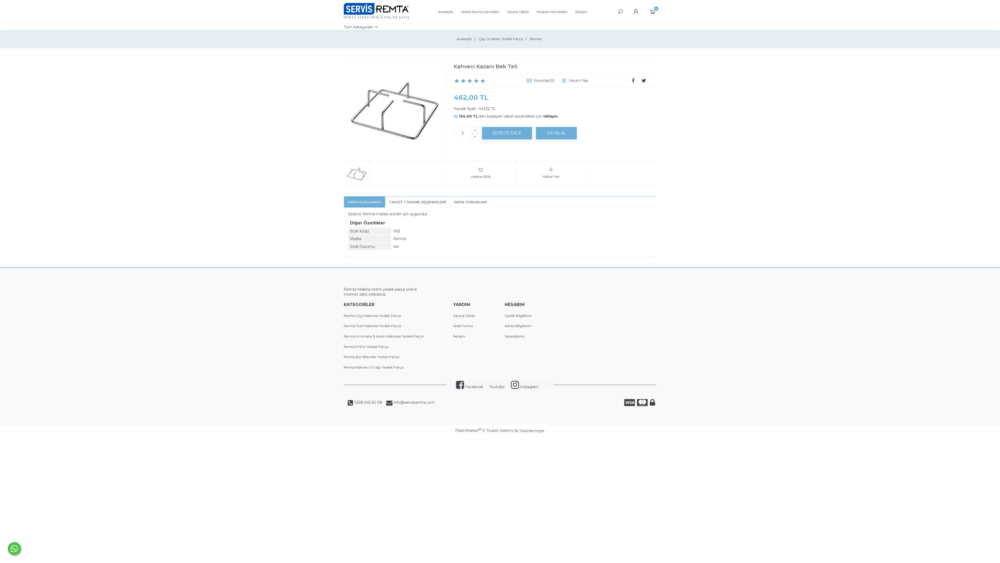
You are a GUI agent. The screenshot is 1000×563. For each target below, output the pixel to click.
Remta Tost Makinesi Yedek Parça (372, 326)
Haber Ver (551, 176)
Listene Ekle (481, 176)
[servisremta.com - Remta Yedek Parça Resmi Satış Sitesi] (376, 18)
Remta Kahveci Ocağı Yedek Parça (373, 367)
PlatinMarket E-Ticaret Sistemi (484, 430)
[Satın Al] (556, 133)
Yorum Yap (578, 80)
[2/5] (460, 81)
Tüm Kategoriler (358, 27)
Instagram (529, 386)
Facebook (473, 386)
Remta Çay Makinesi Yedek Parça (372, 316)
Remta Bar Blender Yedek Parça (371, 357)
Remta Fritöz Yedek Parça (366, 347)
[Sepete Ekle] (507, 133)
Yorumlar (543, 80)
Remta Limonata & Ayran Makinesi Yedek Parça (383, 336)
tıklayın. (551, 116)
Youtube (497, 386)
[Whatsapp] (14, 548)
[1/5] (457, 81)
